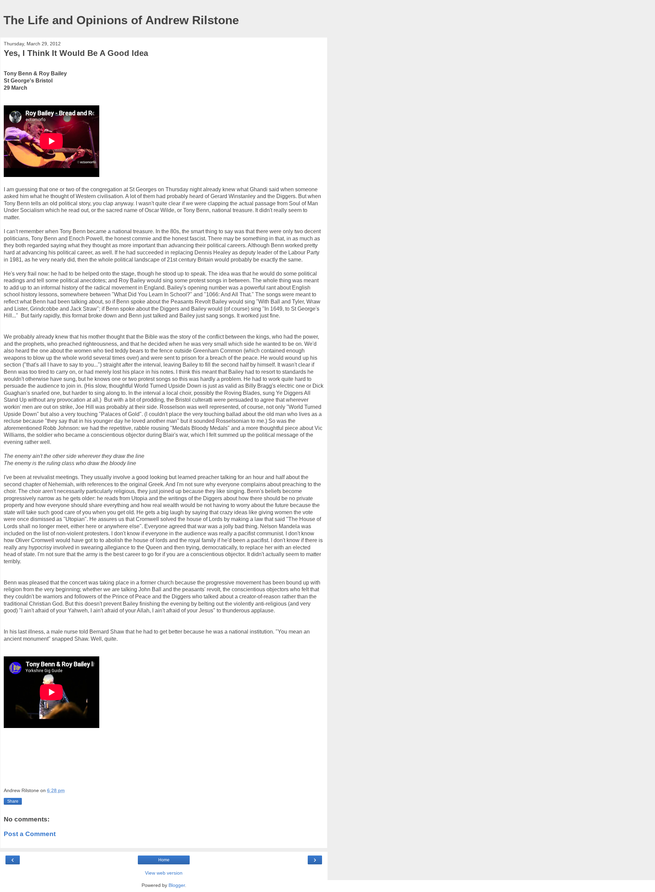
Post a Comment (30, 833)
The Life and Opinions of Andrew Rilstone (121, 20)
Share (12, 801)
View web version (164, 873)
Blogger (177, 885)
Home (164, 860)
